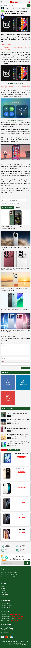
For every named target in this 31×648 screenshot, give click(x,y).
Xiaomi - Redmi (4, 590)
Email (2, 361)
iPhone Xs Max (21, 529)
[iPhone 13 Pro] (7, 488)
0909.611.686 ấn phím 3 (20, 618)
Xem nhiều (5, 372)
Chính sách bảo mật (5, 607)
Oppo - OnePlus (4, 594)
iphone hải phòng (14, 203)
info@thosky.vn (8, 580)
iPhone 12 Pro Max (21, 468)
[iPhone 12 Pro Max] (7, 473)
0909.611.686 (9, 578)
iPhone (13, 54)
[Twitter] (2, 628)
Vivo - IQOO (3, 592)
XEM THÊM (18, 207)
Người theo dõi (23, 383)
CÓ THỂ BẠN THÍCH (13, 450)
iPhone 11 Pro (21, 514)
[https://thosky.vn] (15, 2)
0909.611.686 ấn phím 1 (16, 614)
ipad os (4, 203)
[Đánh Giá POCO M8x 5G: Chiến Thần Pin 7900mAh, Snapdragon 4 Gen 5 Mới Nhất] (15, 217)
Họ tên (2, 356)
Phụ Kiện (3, 596)
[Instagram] (8, 628)
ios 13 (23, 200)
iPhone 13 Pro (21, 484)
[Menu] (1, 2)
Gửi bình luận (25, 368)
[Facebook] (5, 628)
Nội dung (3, 343)
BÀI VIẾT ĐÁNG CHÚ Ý (7, 408)
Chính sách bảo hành (6, 603)
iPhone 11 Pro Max (21, 499)
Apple (10, 34)
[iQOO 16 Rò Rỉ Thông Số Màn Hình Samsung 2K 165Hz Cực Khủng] (15, 238)
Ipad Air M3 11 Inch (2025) (21, 453)
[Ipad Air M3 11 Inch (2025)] (7, 458)
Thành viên (8, 383)
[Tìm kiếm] (28, 5)
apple (3, 200)
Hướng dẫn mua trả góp (6, 605)
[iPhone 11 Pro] (7, 519)
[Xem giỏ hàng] (28, 2)
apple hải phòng (13, 200)
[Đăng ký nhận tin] (27, 563)
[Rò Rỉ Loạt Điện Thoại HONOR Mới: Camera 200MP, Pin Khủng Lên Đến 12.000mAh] (15, 321)
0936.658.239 (14, 620)
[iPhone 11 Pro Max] (7, 503)
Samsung (3, 588)
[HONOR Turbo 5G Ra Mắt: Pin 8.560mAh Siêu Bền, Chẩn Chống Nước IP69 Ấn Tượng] (15, 279)
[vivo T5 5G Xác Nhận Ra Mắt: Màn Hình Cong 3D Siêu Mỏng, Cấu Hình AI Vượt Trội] (15, 300)
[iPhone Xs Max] (7, 534)
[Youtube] (11, 628)
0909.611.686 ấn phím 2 (18, 616)
